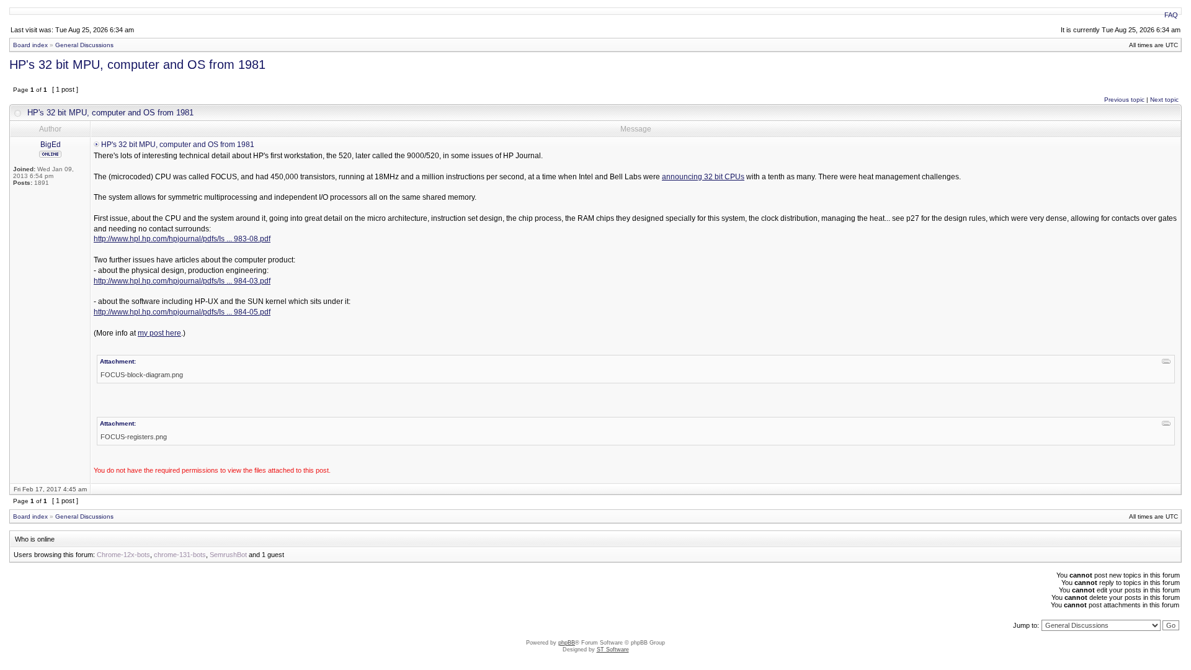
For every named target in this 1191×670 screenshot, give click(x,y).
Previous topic (1124, 99)
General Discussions (84, 45)
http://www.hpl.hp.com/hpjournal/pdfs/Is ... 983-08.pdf (182, 238)
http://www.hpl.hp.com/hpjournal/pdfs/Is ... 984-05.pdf (182, 312)
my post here (159, 333)
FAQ (1171, 15)
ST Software (613, 649)
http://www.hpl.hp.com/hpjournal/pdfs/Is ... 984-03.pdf (182, 281)
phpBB (566, 643)
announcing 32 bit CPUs (703, 176)
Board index (30, 45)
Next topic (1164, 99)
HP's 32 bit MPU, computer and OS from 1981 (137, 64)
